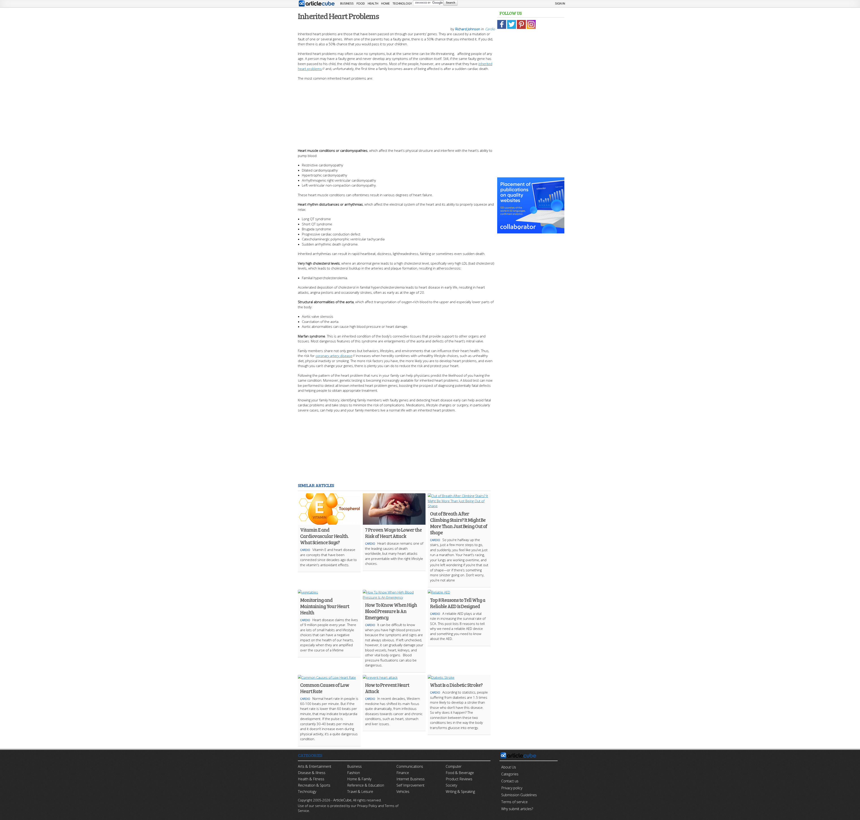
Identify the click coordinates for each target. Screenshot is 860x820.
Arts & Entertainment (314, 766)
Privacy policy (511, 787)
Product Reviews (459, 778)
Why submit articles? (517, 808)
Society (451, 785)
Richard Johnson (467, 29)
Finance (402, 772)
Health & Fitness (311, 778)
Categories (509, 774)
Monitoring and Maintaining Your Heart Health (324, 606)
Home (385, 3)
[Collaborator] (530, 231)
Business (347, 3)
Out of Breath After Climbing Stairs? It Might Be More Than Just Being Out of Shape (458, 523)
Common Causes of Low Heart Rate (324, 687)
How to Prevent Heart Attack (387, 687)
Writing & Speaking (460, 791)
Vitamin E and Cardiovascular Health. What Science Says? (324, 536)
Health (373, 3)
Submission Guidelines (519, 794)
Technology (402, 3)
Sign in (560, 3)
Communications (409, 766)
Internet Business (410, 778)
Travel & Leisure (360, 791)
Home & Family (359, 778)
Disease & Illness (311, 772)
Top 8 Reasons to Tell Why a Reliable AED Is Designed (457, 602)
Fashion (353, 772)
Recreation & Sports (314, 785)
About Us (508, 767)
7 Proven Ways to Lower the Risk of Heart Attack (393, 532)
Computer (454, 766)
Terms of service (514, 801)
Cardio (490, 29)
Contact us (509, 781)
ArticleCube (342, 800)
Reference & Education (365, 785)
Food (361, 3)
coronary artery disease (334, 355)
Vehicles (402, 791)
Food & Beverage (460, 772)
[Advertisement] (396, 112)
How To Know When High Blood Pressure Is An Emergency (391, 611)
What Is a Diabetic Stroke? (456, 684)
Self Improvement (410, 785)
